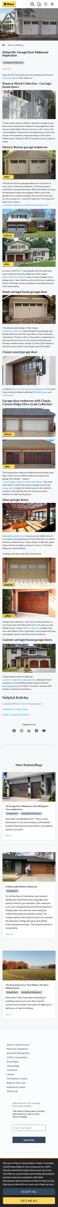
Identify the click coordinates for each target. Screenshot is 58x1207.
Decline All (29, 1200)
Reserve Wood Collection (14, 277)
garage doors (8, 488)
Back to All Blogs (15, 45)
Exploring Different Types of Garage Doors (22, 703)
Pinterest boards (10, 78)
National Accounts (16, 1087)
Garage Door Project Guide (15, 709)
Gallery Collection (31, 628)
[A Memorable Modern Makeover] (29, 867)
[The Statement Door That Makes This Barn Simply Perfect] (29, 965)
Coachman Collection (12, 331)
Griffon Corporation (17, 1057)
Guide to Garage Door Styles (15, 714)
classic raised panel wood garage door (29, 389)
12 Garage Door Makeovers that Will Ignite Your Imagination (27, 807)
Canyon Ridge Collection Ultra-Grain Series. (22, 482)
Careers (11, 1074)
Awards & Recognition (18, 1053)
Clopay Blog (13, 1065)
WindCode (12, 1091)
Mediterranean (40, 392)
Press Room (13, 1061)
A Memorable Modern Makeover (21, 886)
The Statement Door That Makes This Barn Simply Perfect (27, 986)
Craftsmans (7, 395)
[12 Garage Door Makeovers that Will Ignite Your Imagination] (29, 787)
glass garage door (16, 536)
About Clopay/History (18, 1044)
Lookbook (12, 1069)
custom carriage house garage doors (19, 679)
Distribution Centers (17, 1078)
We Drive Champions (17, 1048)
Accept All (29, 1191)
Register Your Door (16, 1082)
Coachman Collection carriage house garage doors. (25, 205)
